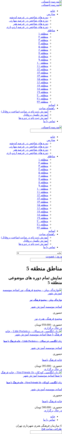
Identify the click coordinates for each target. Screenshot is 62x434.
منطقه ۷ (43, 53)
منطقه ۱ (43, 33)
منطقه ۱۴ (42, 75)
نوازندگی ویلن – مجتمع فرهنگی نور (46, 300)
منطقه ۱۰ (42, 62)
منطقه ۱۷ (42, 85)
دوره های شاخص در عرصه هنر (30, 23)
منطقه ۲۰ (42, 95)
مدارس (51, 140)
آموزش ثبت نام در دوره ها (33, 118)
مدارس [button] (51, 14)
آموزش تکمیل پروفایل (35, 114)
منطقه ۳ (43, 40)
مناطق (51, 156)
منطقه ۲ (43, 36)
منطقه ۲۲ (42, 101)
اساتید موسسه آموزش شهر (46, 306)
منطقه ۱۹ (42, 92)
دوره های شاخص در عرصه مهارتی (28, 20)
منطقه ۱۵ (42, 79)
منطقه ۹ (43, 59)
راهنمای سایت (47, 234)
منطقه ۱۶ (42, 82)
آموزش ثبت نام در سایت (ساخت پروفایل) (24, 111)
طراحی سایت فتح (51, 428)
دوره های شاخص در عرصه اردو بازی (27, 27)
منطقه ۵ (43, 46)
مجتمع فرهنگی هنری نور (48, 318)
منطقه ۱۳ (42, 72)
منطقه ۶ (43, 49)
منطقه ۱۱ (42, 66)
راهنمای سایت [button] (47, 108)
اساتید (51, 105)
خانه (52, 10)
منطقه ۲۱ (42, 98)
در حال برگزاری (53, 328)
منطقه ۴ (43, 43)
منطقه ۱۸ (42, 88)
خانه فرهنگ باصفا (52, 359)
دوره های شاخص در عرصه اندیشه (28, 17)
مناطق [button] (51, 30)
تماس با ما (49, 121)
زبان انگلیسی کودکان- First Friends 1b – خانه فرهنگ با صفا (34, 382)
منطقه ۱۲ (42, 69)
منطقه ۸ (43, 56)
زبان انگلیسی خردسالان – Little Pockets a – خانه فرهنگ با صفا (32, 341)
